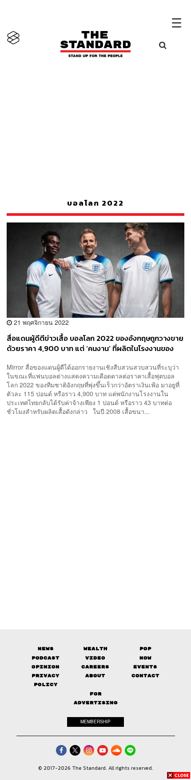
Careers (95, 666)
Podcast (46, 657)
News (46, 648)
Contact (145, 675)
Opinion (46, 666)
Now (145, 657)
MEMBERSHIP (95, 721)
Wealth (95, 648)
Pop (145, 648)
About (95, 675)
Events (145, 666)
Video (95, 657)
